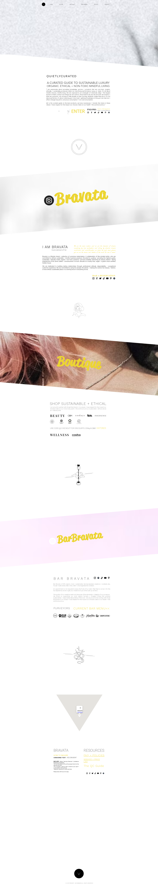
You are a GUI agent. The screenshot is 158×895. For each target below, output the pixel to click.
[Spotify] (109, 112)
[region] (34, 290)
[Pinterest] (105, 112)
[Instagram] (88, 112)
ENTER (78, 111)
